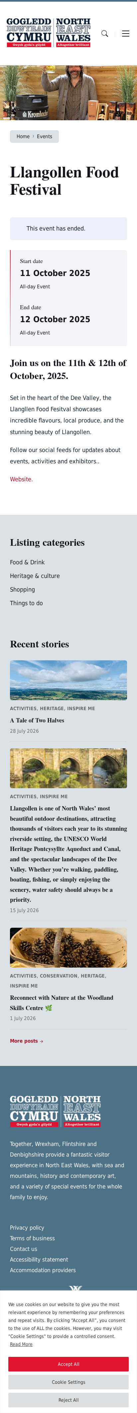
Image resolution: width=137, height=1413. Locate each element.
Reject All (69, 1400)
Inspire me (81, 708)
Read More (21, 1344)
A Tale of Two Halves (37, 720)
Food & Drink (27, 562)
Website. (21, 479)
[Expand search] (104, 33)
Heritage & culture (35, 575)
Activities (23, 708)
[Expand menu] (125, 33)
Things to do (26, 603)
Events (44, 136)
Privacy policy (27, 1227)
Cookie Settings (68, 1382)
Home (23, 136)
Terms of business (32, 1238)
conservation (58, 976)
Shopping (22, 589)
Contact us (23, 1249)
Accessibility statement (39, 1259)
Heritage (52, 708)
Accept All (68, 1364)
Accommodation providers (43, 1270)
